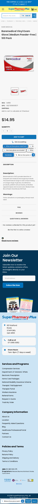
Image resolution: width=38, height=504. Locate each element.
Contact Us (6, 437)
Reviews (19, 213)
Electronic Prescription (10, 375)
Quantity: (6, 127)
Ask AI (27, 16)
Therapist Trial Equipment (12, 385)
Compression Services (11, 368)
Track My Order (8, 402)
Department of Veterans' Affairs (15, 372)
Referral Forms (7, 395)
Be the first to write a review (19, 230)
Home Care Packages (10, 379)
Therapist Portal (8, 389)
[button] (19, 229)
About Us (5, 417)
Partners (5, 433)
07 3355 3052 (13, 341)
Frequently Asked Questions (13, 423)
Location (5, 420)
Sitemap (25, 498)
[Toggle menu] (3, 9)
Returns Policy (7, 454)
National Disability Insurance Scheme (16, 382)
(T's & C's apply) (19, 4)
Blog (3, 427)
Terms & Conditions (10, 461)
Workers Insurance (9, 392)
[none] (19, 63)
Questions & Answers (19, 219)
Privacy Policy (7, 451)
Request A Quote (9, 399)
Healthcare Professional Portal (14, 430)
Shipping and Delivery (10, 458)
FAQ (19, 207)
